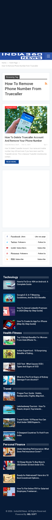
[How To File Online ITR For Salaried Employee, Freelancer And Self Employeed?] (9, 491)
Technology (11, 107)
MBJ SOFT (32, 514)
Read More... (11, 162)
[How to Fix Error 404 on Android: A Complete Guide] (9, 284)
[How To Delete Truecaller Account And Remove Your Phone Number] (26, 119)
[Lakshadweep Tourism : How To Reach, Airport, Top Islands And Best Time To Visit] (9, 409)
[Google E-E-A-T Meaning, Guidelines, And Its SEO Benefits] (9, 298)
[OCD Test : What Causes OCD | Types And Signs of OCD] (9, 367)
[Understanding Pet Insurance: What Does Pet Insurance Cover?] (9, 452)
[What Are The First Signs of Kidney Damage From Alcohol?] (9, 380)
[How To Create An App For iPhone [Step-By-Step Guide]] (9, 324)
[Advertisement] (26, 26)
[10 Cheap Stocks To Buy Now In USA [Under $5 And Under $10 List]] (9, 465)
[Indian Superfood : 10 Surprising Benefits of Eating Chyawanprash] (9, 353)
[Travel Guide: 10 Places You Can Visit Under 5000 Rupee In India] (9, 422)
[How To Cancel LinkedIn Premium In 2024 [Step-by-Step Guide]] (9, 311)
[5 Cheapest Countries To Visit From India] (9, 435)
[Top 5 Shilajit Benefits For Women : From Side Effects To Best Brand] (9, 340)
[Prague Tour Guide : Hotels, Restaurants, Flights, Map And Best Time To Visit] (9, 396)
